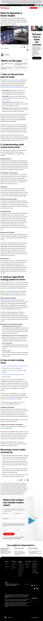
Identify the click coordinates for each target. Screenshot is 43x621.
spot (21, 370)
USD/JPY (8, 87)
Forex (2, 48)
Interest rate (6, 48)
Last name (17, 513)
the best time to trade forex (14, 124)
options (4, 372)
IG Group (33, 617)
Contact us (34, 561)
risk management (10, 398)
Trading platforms (20, 562)
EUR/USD (3, 87)
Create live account (33, 7)
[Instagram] (34, 585)
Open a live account (7, 365)
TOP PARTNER (34, 598)
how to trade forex (10, 370)
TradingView (21, 567)
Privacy (6, 585)
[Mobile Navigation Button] (41, 7)
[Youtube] (34, 588)
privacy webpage (17, 538)
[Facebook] (24, 47)
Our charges (14, 563)
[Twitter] (27, 47)
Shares (6, 567)
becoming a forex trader (14, 80)
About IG (14, 585)
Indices (6, 563)
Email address (5, 518)
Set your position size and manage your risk (12, 374)
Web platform (21, 564)
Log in (41, 5)
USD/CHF (19, 87)
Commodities (7, 566)
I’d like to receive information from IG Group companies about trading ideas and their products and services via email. (14, 525)
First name (5, 513)
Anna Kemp (6, 54)
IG (5, 584)
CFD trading (14, 561)
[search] (39, 7)
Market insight (28, 561)
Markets (6, 561)
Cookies (10, 585)
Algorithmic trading (5, 300)
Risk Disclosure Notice (9, 596)
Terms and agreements (14, 584)
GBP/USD (12, 87)
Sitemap (8, 584)
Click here (34, 572)
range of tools (19, 140)
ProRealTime (18, 293)
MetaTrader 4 (9, 293)
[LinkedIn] (27, 50)
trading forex (11, 282)
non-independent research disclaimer (17, 494)
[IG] (5, 8)
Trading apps (21, 565)
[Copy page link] (21, 47)
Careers (36, 617)
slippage (22, 98)
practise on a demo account (20, 365)
